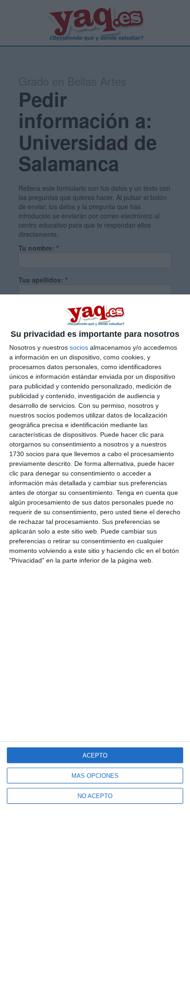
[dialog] (95, 637)
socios (79, 347)
